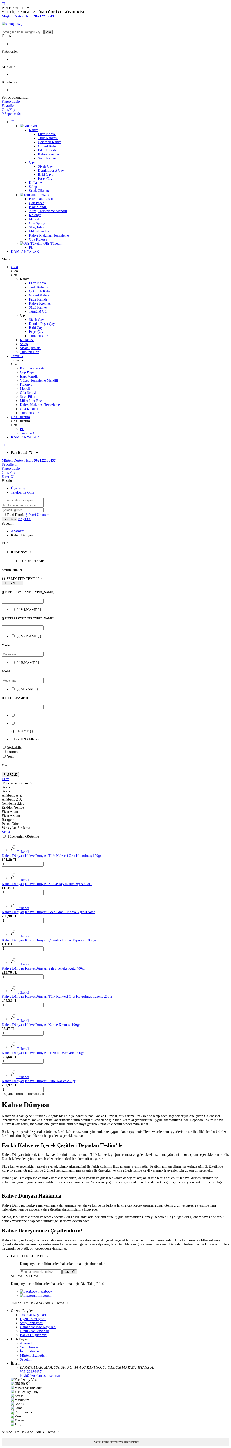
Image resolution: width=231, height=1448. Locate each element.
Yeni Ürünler (29, 1347)
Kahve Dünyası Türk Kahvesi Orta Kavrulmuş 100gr (63, 856)
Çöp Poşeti (27, 372)
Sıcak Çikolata (30, 348)
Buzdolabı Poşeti (32, 368)
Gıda (14, 267)
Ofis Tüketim (20, 417)
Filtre (5, 779)
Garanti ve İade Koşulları (38, 1327)
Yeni (10, 756)
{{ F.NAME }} (27, 739)
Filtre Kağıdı (38, 299)
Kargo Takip (11, 468)
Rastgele (8, 820)
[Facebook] (36, 1291)
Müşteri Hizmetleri (33, 1355)
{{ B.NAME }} (27, 663)
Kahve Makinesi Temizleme (40, 405)
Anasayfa (17, 531)
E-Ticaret (104, 1441)
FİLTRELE (10, 774)
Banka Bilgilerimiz (33, 1335)
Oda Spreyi (28, 392)
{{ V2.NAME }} (29, 636)
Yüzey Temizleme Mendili (39, 380)
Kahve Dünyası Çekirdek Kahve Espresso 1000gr (60, 940)
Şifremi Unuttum (37, 515)
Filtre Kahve (38, 283)
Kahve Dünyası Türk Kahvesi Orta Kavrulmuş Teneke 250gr (68, 996)
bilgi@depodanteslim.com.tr (40, 1375)
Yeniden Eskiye (13, 803)
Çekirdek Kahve (40, 291)
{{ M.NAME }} (28, 689)
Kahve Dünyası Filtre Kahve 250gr (50, 1081)
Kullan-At (27, 340)
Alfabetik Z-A (12, 799)
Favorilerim (10, 464)
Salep (24, 344)
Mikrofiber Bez (31, 401)
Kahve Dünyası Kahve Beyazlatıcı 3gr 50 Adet (58, 884)
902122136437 (31, 1371)
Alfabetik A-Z (12, 795)
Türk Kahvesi (39, 287)
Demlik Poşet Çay (42, 324)
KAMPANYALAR (25, 251)
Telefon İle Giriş (22, 492)
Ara (48, 32)
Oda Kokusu (29, 409)
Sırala (6, 832)
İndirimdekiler (30, 1351)
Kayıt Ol (8, 476)
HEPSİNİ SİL (12, 583)
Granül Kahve (39, 295)
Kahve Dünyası (13, 856)
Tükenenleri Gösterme (23, 836)
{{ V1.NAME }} (29, 610)
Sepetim (25, 1359)
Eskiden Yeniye (13, 807)
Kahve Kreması (40, 303)
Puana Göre (10, 824)
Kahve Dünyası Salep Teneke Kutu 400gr (55, 968)
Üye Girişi (18, 488)
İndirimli (13, 752)
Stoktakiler (15, 747)
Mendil (25, 388)
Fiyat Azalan (11, 815)
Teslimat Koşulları (33, 1315)
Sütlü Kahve (38, 307)
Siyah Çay (36, 319)
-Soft (95, 1441)
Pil (22, 429)
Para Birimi (10, 8)
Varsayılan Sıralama (16, 828)
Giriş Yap (8, 472)
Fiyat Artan (10, 811)
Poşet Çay (36, 332)
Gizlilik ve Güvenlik (34, 1331)
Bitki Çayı (36, 328)
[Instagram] (36, 1295)
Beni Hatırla (16, 515)
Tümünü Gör (38, 311)
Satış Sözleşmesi (31, 1323)
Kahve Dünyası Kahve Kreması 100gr (52, 1025)
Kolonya (26, 384)
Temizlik (17, 356)
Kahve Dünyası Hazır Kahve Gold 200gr (54, 1053)
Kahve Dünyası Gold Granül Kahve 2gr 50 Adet (60, 912)
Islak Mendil (29, 376)
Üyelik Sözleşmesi (33, 1319)
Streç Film (27, 396)
